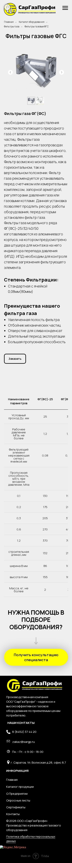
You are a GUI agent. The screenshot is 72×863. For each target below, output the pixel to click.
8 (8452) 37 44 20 (24, 732)
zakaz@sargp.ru (23, 742)
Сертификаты (15, 807)
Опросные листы (18, 800)
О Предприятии (17, 794)
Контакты (13, 814)
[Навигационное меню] (65, 8)
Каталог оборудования (31, 22)
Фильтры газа (11, 26)
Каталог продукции (20, 787)
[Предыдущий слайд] (10, 72)
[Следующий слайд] (61, 72)
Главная (9, 22)
